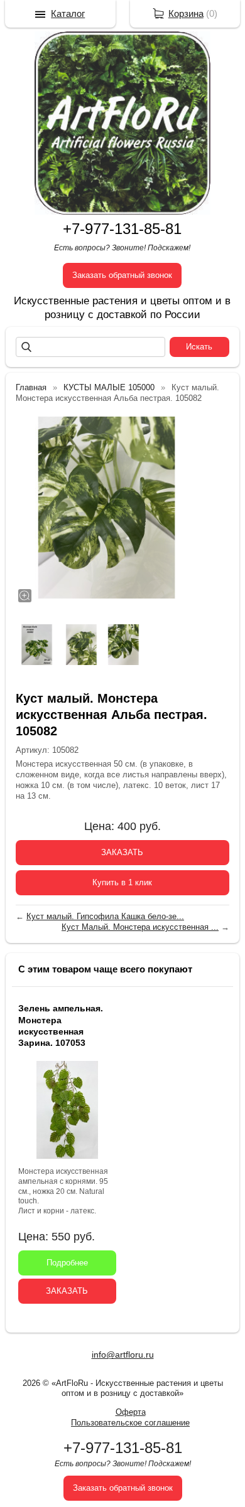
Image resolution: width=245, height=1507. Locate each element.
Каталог (68, 13)
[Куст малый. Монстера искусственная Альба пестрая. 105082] (107, 507)
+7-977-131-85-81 (122, 228)
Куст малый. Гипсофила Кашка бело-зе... (105, 916)
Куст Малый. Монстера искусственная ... (140, 927)
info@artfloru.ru (123, 1355)
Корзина (186, 13)
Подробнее (67, 1262)
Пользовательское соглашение (130, 1422)
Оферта (131, 1412)
